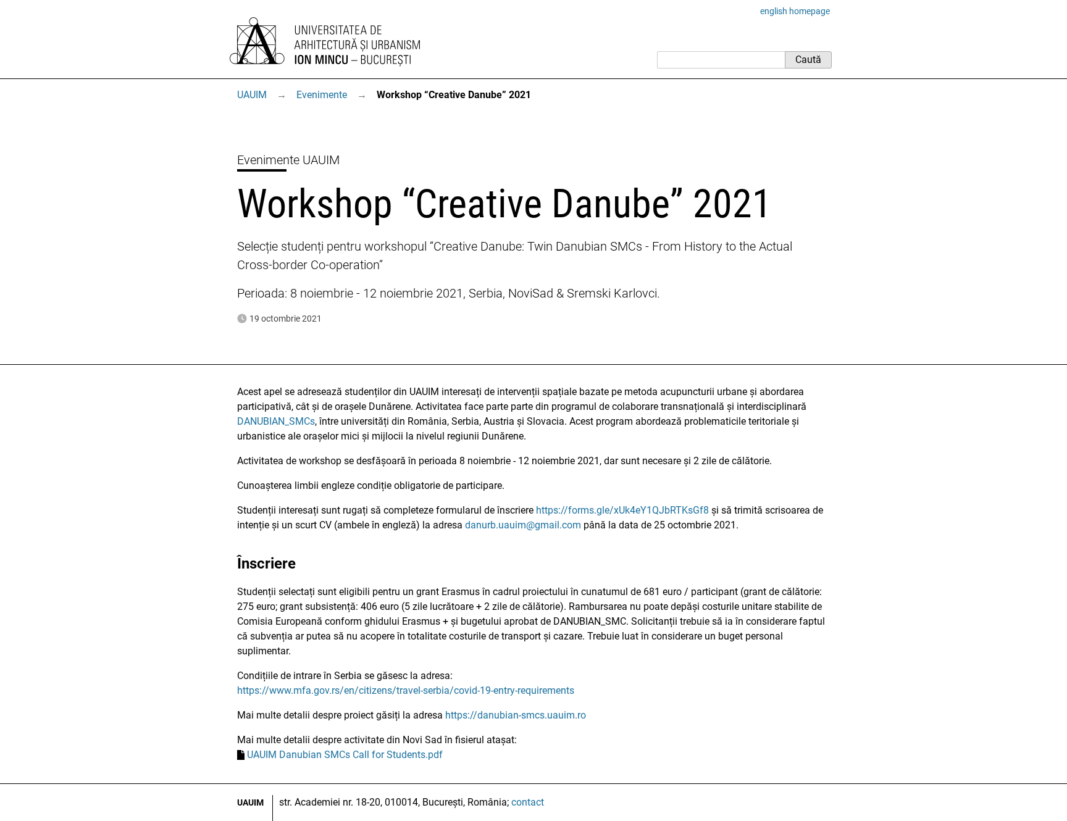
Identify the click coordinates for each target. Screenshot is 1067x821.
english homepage (795, 11)
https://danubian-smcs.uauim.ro (515, 715)
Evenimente (321, 95)
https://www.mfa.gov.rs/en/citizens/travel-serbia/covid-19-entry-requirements (405, 690)
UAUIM (252, 95)
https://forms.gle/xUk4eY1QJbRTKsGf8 (622, 510)
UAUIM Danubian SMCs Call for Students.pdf (345, 755)
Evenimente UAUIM (288, 159)
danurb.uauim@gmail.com (523, 525)
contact (527, 802)
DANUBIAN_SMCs (276, 421)
